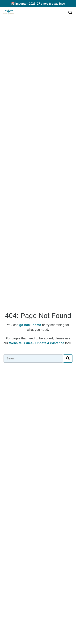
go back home (30, 325)
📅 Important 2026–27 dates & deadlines (38, 3)
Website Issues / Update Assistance (36, 343)
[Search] (67, 358)
